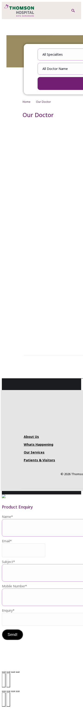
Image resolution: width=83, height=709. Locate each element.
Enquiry (8, 610)
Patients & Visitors (39, 460)
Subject (8, 562)
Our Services (34, 452)
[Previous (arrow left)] (4, 680)
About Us (31, 436)
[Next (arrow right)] (8, 680)
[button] (73, 10)
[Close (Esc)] (17, 672)
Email (7, 541)
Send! (12, 635)
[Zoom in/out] (4, 672)
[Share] (13, 672)
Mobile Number (14, 586)
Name (7, 516)
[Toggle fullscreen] (8, 672)
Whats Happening (38, 444)
